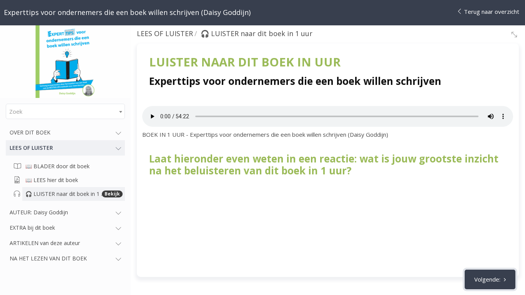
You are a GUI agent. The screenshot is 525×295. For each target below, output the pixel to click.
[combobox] (65, 111)
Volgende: (488, 279)
